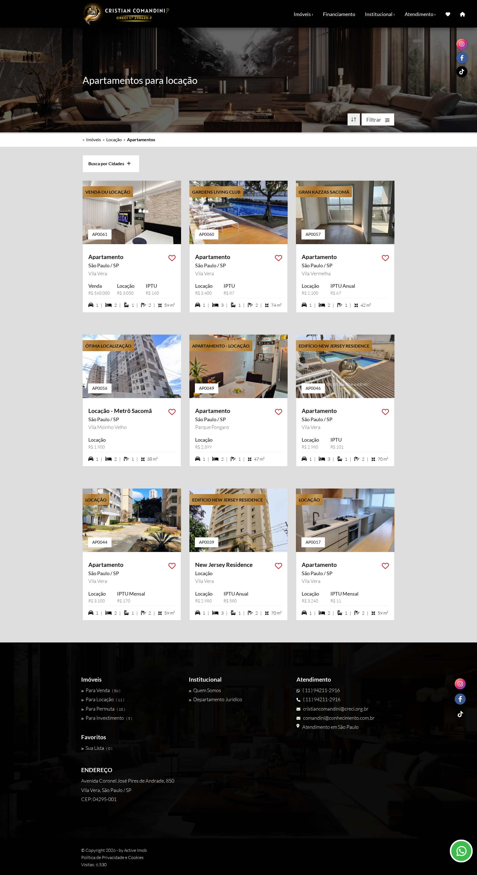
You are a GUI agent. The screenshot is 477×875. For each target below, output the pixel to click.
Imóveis (93, 139)
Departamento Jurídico (217, 699)
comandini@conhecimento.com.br (339, 718)
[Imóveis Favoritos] (448, 14)
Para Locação (105, 699)
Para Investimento (109, 718)
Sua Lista (99, 748)
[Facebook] (460, 699)
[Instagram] (460, 683)
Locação (114, 139)
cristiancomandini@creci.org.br (336, 709)
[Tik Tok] (460, 714)
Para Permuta (105, 709)
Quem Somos (207, 690)
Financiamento (339, 14)
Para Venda (103, 690)
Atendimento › (420, 14)
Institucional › (380, 14)
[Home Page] (462, 14)
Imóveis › (303, 14)
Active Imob (135, 850)
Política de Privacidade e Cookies (112, 857)
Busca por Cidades (107, 163)
